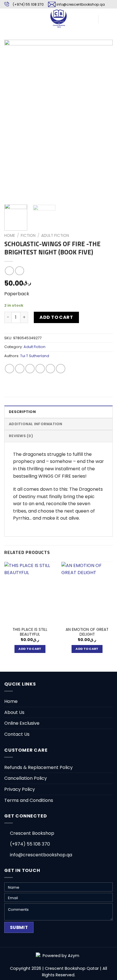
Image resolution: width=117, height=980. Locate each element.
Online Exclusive (21, 723)
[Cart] (105, 18)
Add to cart (56, 317)
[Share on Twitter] (30, 368)
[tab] (58, 412)
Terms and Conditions (28, 800)
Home (9, 235)
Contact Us (17, 734)
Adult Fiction (55, 235)
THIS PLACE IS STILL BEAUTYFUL (29, 632)
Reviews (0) (21, 435)
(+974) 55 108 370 (28, 4)
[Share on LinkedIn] (60, 368)
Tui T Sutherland (34, 355)
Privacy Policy (19, 789)
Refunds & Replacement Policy (38, 767)
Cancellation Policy (25, 778)
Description (22, 411)
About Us (14, 712)
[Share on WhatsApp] (9, 368)
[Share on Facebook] (19, 368)
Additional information (35, 423)
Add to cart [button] (29, 649)
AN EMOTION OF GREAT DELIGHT (87, 632)
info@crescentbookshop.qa (81, 4)
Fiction (28, 235)
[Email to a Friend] (40, 368)
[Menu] (7, 18)
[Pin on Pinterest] (50, 368)
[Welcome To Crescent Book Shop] (58, 18)
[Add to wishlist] (13, 48)
